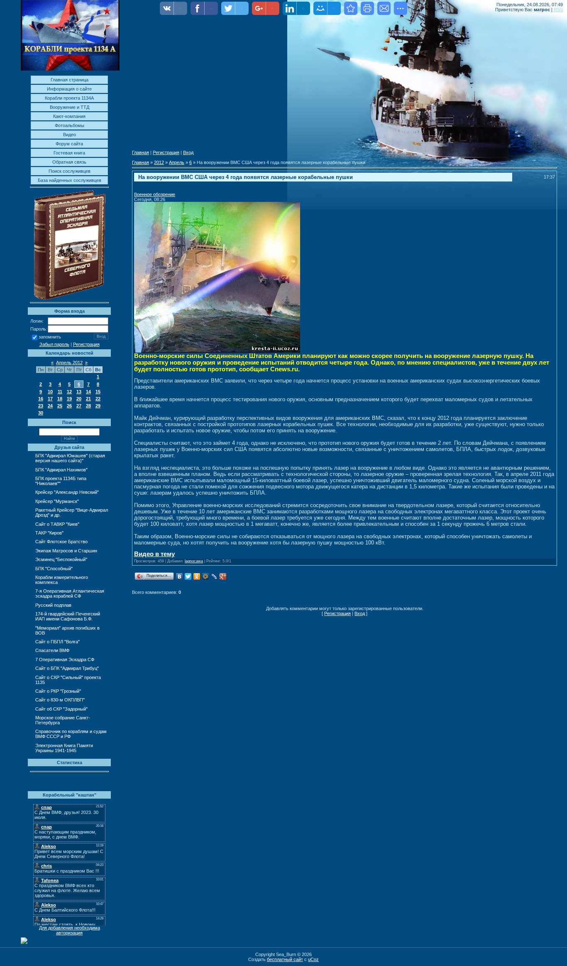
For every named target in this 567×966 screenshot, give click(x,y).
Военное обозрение (154, 194)
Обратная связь (69, 161)
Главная (140, 152)
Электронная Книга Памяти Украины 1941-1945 (64, 748)
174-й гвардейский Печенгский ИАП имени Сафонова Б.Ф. (67, 616)
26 (69, 405)
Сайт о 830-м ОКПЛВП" (60, 699)
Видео (69, 134)
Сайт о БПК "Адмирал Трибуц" (67, 668)
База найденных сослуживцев (69, 180)
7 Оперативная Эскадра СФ (64, 659)
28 (88, 405)
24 (50, 405)
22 (97, 398)
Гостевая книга (69, 152)
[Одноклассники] (197, 576)
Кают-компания (69, 116)
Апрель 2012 (69, 362)
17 (50, 398)
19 (69, 398)
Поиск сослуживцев (69, 171)
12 (69, 391)
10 (50, 391)
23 (40, 405)
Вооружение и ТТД (69, 107)
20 (78, 398)
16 (40, 398)
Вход (188, 152)
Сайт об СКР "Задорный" (61, 708)
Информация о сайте (69, 88)
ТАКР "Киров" (49, 532)
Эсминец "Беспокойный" (61, 559)
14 (88, 391)
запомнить (50, 337)
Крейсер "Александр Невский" (67, 492)
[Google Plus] (223, 576)
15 (97, 391)
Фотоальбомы (69, 125)
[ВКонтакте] (179, 576)
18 (59, 398)
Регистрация (86, 344)
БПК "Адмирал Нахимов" (61, 469)
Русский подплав (53, 605)
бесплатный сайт (285, 959)
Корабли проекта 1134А (69, 98)
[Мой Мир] (205, 576)
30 (40, 412)
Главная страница (69, 79)
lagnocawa (194, 561)
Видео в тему (154, 554)
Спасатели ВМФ (52, 650)
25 (59, 405)
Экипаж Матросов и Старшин (66, 550)
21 (88, 398)
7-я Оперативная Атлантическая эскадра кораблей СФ (69, 593)
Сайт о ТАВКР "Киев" (57, 524)
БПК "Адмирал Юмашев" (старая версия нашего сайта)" (70, 458)
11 (60, 391)
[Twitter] (188, 576)
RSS (558, 9)
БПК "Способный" (54, 568)
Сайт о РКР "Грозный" (58, 691)
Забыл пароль (54, 344)
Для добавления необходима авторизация (69, 930)
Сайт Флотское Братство (61, 541)
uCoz (313, 959)
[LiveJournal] (214, 576)
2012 (159, 162)
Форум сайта (69, 143)
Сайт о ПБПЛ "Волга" (57, 641)
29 (97, 405)
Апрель (176, 162)
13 (78, 391)
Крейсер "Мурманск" (57, 501)
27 (78, 405)
